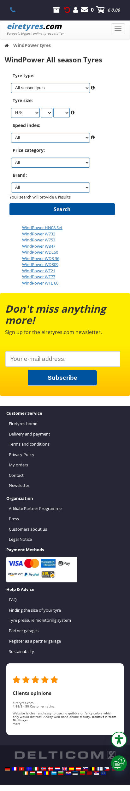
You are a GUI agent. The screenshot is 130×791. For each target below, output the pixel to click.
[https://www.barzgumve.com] (60, 773)
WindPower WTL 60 (40, 283)
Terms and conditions (29, 444)
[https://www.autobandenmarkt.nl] (57, 769)
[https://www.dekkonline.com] (43, 769)
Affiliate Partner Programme (35, 508)
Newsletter (19, 485)
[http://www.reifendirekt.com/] (103, 773)
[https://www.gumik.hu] (32, 773)
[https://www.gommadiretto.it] (35, 769)
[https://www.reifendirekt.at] (78, 769)
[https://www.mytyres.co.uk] (64, 769)
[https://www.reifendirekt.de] (7, 769)
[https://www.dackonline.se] (29, 769)
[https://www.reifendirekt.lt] (82, 773)
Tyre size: (23, 100)
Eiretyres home (23, 423)
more (17, 723)
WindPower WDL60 (40, 252)
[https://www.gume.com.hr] (68, 773)
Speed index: (26, 125)
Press (14, 519)
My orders (18, 465)
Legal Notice (20, 539)
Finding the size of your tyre (35, 610)
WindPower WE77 (38, 277)
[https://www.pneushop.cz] (106, 769)
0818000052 (16, 10)
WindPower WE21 (38, 271)
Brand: (20, 175)
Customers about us (28, 529)
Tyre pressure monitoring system (40, 620)
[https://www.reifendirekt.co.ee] (75, 773)
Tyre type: (23, 75)
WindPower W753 (38, 240)
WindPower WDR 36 (40, 258)
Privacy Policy (21, 454)
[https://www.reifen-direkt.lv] (89, 773)
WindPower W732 (38, 234)
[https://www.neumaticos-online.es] (71, 769)
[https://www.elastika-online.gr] (53, 773)
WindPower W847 (38, 246)
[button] (119, 740)
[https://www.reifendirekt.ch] (21, 769)
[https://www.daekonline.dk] (50, 769)
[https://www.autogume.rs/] (96, 773)
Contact (16, 475)
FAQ (13, 600)
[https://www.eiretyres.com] (25, 773)
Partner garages (23, 630)
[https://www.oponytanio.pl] (39, 773)
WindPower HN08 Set (42, 227)
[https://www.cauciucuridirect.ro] (46, 773)
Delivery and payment (29, 434)
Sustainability (21, 651)
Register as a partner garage (35, 641)
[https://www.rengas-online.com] (100, 769)
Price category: (29, 150)
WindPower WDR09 (40, 264)
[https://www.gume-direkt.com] (85, 769)
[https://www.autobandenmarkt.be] (92, 769)
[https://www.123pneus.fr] (14, 769)
